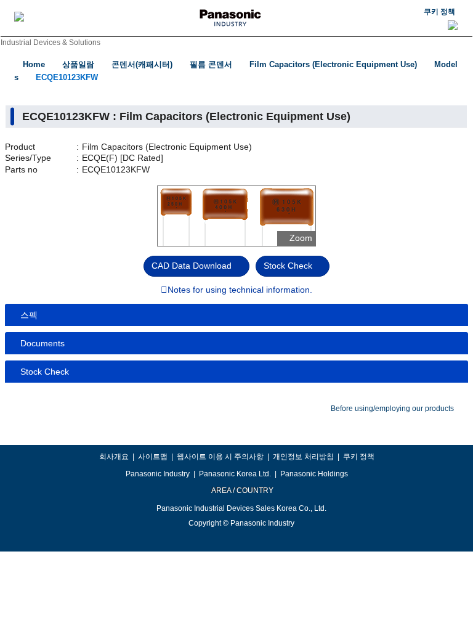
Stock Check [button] (44, 371)
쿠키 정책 (439, 11)
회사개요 (114, 456)
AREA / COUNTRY (241, 490)
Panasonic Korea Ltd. (235, 474)
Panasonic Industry (158, 474)
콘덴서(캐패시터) (141, 64)
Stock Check (288, 266)
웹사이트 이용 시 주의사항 (220, 456)
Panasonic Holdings (314, 474)
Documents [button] (42, 343)
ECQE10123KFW (67, 77)
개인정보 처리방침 (303, 456)
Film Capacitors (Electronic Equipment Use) (333, 64)
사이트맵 (153, 456)
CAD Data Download (192, 266)
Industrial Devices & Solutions (50, 42)
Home (34, 64)
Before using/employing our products (392, 408)
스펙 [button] (29, 315)
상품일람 (78, 64)
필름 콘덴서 (211, 64)
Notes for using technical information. (240, 290)
